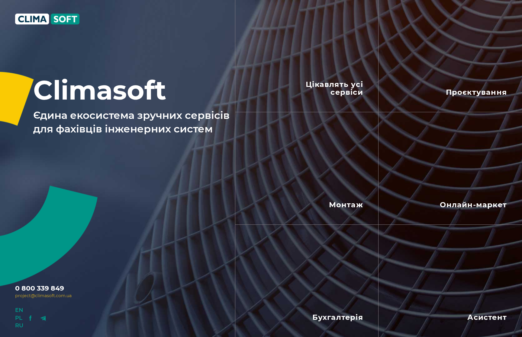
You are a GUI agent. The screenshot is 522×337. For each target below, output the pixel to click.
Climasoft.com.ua (52, 19)
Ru (19, 325)
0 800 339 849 (39, 288)
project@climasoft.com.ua (43, 295)
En (19, 310)
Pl (18, 318)
